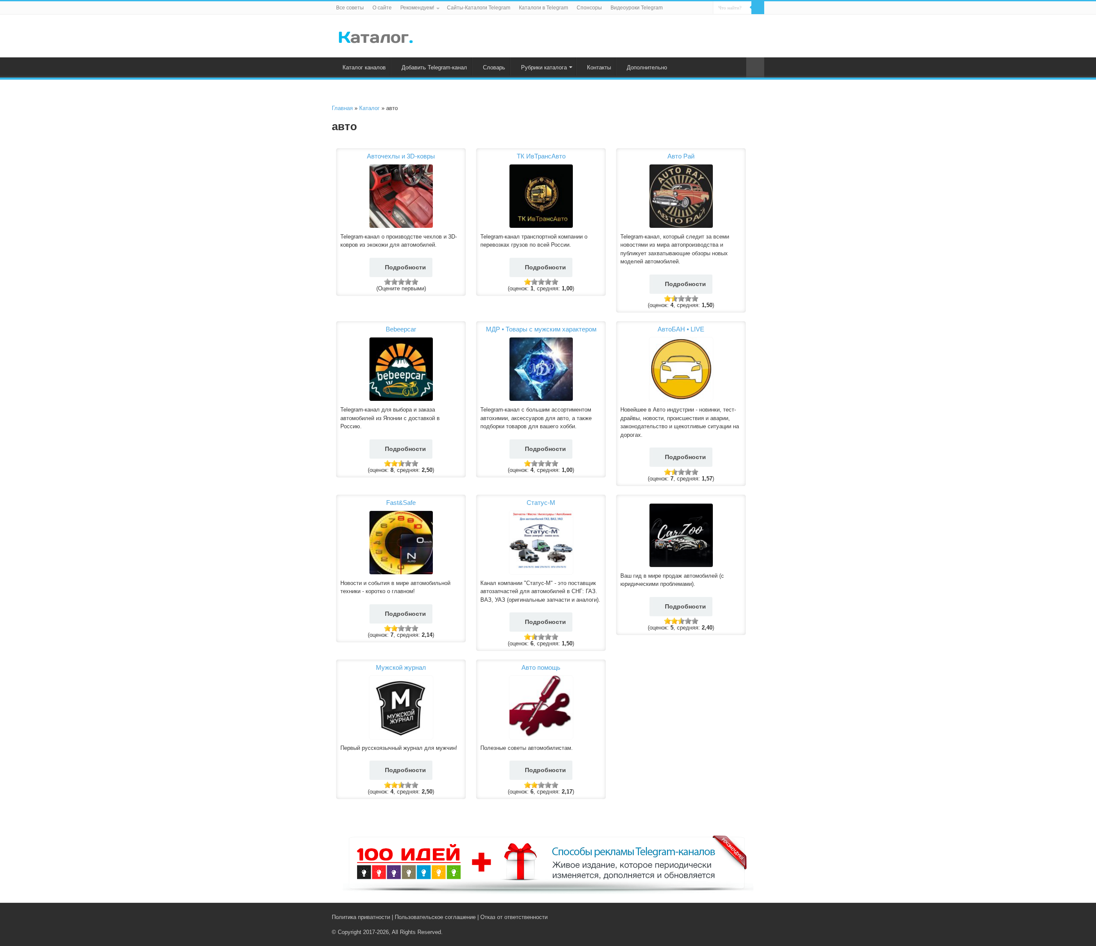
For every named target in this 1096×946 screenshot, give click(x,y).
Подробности (405, 267)
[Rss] (727, 917)
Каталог (369, 108)
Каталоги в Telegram (543, 8)
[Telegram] (745, 917)
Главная (342, 108)
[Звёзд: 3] (401, 281)
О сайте (382, 8)
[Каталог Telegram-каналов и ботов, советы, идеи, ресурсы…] (375, 35)
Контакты (599, 67)
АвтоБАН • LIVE (681, 329)
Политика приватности (361, 917)
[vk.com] (736, 917)
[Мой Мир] (754, 917)
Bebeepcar (401, 329)
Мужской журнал (401, 667)
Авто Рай (680, 156)
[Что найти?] (757, 7)
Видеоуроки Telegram (637, 8)
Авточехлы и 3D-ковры (401, 156)
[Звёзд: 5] (414, 281)
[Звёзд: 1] (387, 281)
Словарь (494, 67)
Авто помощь (540, 667)
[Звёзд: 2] (394, 281)
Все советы (350, 8)
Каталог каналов (364, 67)
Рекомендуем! (417, 8)
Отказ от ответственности (514, 917)
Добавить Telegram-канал (434, 67)
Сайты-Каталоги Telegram (478, 8)
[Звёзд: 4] (408, 281)
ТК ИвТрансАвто (541, 156)
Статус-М (541, 502)
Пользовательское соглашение (435, 917)
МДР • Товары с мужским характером (541, 329)
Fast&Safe (401, 502)
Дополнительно (647, 67)
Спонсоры (589, 8)
